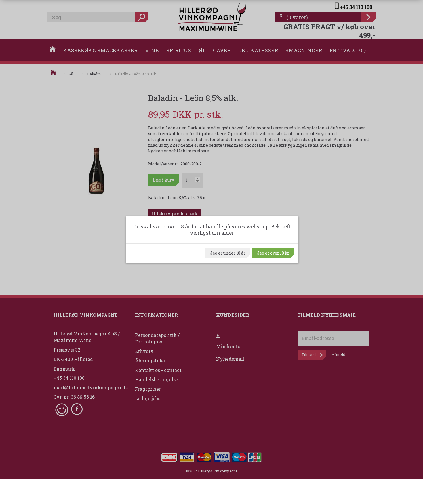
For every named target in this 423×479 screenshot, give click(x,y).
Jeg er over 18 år (273, 253)
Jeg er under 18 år (227, 253)
